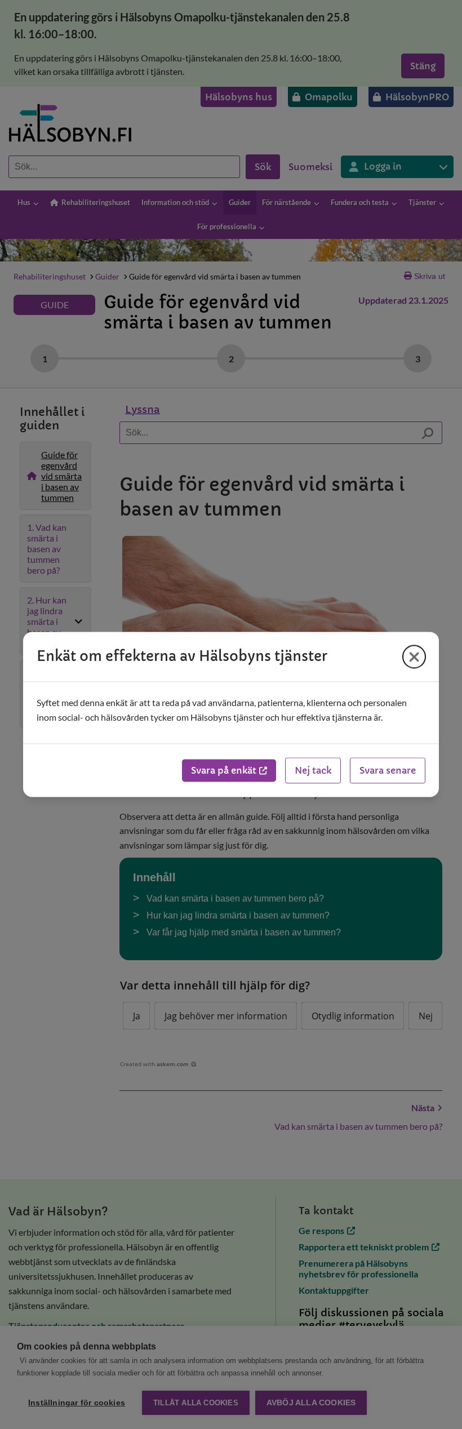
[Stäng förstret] (414, 656)
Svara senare (387, 770)
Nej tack (313, 770)
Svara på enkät (223, 770)
